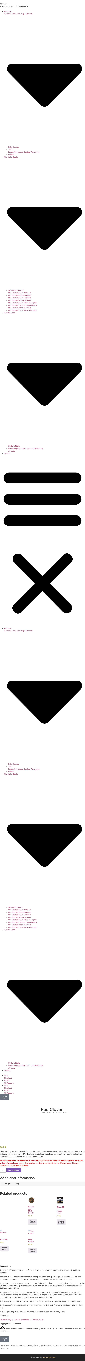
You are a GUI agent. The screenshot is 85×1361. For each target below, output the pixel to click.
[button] (42, 541)
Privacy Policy (5, 1320)
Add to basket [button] (32, 1222)
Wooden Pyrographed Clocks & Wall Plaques (25, 448)
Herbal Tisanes (52, 1113)
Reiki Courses (13, 147)
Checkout (8, 1078)
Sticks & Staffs (14, 446)
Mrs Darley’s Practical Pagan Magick (22, 305)
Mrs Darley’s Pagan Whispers (19, 293)
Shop (6, 1075)
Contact (7, 453)
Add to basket (13, 1170)
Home (43, 1113)
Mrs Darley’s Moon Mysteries (19, 295)
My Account (9, 1083)
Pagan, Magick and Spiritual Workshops (23, 152)
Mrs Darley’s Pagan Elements (19, 298)
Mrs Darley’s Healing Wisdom (19, 300)
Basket (6, 1080)
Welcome (7, 11)
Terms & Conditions (21, 1320)
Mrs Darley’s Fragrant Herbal (19, 308)
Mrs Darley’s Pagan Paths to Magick (22, 303)
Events (11, 154)
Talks (10, 149)
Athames (11, 451)
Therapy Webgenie (48, 1357)
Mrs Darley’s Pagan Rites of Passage (22, 310)
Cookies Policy (37, 1320)
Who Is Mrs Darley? (15, 290)
